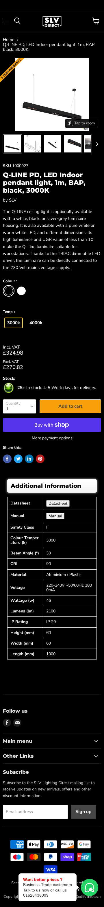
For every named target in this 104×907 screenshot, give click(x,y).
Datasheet (58, 503)
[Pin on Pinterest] (40, 459)
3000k (13, 323)
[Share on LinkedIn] (29, 459)
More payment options (52, 438)
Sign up (83, 812)
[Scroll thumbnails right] (96, 144)
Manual (55, 516)
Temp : (9, 312)
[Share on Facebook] (7, 459)
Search (17, 882)
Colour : (10, 281)
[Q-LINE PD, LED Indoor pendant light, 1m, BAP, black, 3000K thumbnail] (12, 144)
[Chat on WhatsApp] (89, 887)
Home (8, 39)
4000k (35, 323)
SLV (12, 200)
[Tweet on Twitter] (18, 459)
